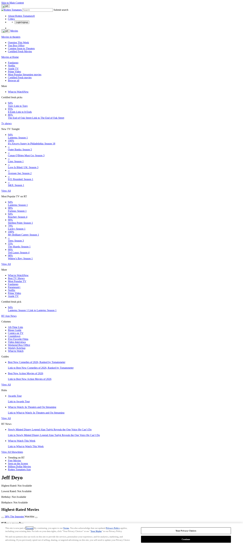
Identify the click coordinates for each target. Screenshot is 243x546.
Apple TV (13, 68)
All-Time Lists (15, 327)
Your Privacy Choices (186, 530)
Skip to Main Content (12, 2)
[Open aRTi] (5, 6)
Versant (29, 528)
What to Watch (18, 91)
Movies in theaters (10, 36)
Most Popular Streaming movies (24, 74)
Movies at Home (10, 57)
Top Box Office (16, 45)
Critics (11, 19)
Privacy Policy (113, 528)
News (13, 316)
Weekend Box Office (19, 345)
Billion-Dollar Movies (19, 466)
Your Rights (96, 531)
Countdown (14, 336)
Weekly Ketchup (16, 348)
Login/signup (22, 22)
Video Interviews (17, 342)
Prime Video (14, 71)
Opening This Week (18, 42)
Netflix (11, 65)
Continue (186, 539)
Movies (14, 30)
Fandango (13, 62)
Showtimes (17, 452)
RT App (5, 316)
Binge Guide (14, 330)
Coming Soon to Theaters (21, 48)
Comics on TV (15, 333)
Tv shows (6, 123)
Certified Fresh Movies (20, 51)
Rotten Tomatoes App (19, 469)
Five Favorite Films (18, 339)
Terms (66, 528)
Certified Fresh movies (20, 77)
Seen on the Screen (18, 463)
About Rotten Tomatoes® (21, 16)
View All (6, 190)
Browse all (13, 80)
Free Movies (14, 460)
